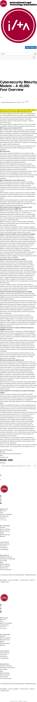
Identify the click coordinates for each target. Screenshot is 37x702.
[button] (35, 465)
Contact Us (3, 518)
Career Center (4, 568)
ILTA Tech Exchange (5, 569)
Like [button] (26, 101)
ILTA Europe (3, 520)
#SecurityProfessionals (6, 450)
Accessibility (3, 580)
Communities (3, 560)
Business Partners (5, 531)
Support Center (5, 582)
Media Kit (2, 536)
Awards (2, 533)
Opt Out (32, 580)
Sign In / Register (30, 47)
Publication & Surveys (6, 557)
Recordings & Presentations (7, 559)
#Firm (1, 455)
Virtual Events (3, 547)
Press (1, 512)
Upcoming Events (5, 544)
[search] (35, 53)
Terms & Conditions (13, 580)
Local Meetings (4, 549)
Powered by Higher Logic (18, 701)
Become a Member (5, 529)
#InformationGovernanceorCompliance (10, 453)
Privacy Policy (24, 580)
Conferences (3, 546)
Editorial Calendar (5, 534)
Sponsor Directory (5, 566)
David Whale (6, 102)
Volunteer (2, 527)
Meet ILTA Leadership (6, 514)
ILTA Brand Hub (4, 516)
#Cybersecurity (4, 457)
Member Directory (5, 564)
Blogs (1, 562)
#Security (2, 452)
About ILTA (3, 511)
